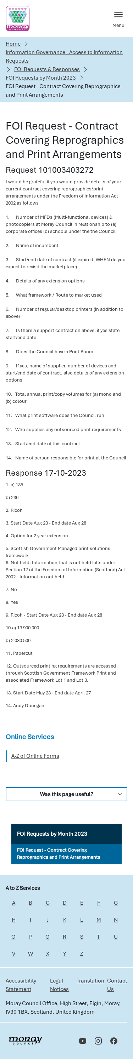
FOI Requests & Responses (47, 69)
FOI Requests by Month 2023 (41, 77)
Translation (90, 980)
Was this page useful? (66, 794)
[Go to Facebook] (114, 1041)
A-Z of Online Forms (35, 756)
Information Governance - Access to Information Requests (64, 56)
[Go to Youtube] (82, 1041)
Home (13, 43)
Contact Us (117, 985)
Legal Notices (59, 985)
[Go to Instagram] (98, 1041)
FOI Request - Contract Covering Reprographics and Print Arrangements (58, 853)
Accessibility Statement (21, 985)
